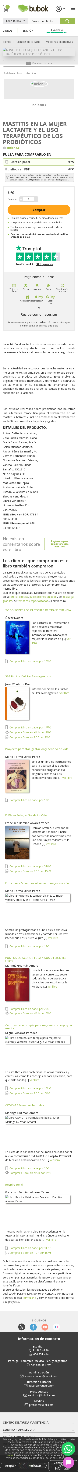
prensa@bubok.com (41, 1405)
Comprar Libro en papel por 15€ (30, 661)
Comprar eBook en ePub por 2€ (30, 732)
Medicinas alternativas (59, 42)
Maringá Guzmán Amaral (22, 965)
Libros (7, 30)
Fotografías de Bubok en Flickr (56, 1327)
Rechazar (34, 1465)
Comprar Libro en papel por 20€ (29, 1009)
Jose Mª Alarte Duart (19, 684)
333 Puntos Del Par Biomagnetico (28, 676)
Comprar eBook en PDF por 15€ (30, 871)
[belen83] (39, 83)
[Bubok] (33, 8)
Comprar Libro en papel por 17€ (30, 727)
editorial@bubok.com (41, 1385)
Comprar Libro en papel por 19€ (29, 800)
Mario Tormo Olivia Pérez (22, 757)
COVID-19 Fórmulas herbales (24, 1105)
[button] (60, 8)
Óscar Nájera (14, 618)
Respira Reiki (14, 1184)
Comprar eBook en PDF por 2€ (29, 737)
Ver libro (64, 693)
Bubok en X (21, 1327)
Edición (28, 30)
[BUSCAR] (67, 21)
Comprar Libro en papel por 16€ (30, 1088)
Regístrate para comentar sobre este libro (60, 544)
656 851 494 (40, 1354)
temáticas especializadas (33, 601)
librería (13, 596)
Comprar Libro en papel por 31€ (30, 866)
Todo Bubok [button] (13, 21)
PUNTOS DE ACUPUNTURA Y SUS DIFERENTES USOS (35, 959)
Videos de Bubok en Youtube (44, 1327)
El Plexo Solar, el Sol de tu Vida (26, 815)
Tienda (7, 42)
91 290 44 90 (41, 1350)
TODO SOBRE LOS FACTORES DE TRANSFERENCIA (38, 610)
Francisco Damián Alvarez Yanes (27, 823)
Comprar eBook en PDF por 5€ (29, 1093)
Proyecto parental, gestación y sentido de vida (37, 749)
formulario (29, 1297)
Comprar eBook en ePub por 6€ (30, 1013)
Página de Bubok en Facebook (33, 1327)
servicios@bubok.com (41, 1395)
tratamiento (31, 73)
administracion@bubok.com (41, 1376)
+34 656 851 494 (41, 1364)
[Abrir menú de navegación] (73, 8)
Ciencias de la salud (28, 42)
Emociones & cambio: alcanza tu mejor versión (37, 883)
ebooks (23, 596)
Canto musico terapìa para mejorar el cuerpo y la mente (38, 1026)
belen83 (39, 105)
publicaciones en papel (43, 596)
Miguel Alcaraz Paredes (21, 1033)
